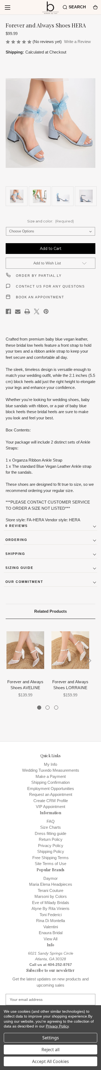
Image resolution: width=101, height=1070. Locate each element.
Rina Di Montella (50, 920)
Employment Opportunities (50, 788)
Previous (7, 661)
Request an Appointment (50, 794)
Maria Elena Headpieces (50, 884)
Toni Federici (51, 914)
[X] (36, 311)
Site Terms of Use (50, 863)
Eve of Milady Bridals (50, 902)
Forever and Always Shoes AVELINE (25, 684)
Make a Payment (51, 776)
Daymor (50, 878)
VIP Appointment (50, 806)
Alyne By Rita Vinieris (50, 908)
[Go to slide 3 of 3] (56, 708)
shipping (15, 554)
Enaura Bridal (50, 932)
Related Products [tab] (50, 611)
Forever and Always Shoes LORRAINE (70, 684)
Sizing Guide (19, 568)
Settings (50, 1038)
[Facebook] (8, 311)
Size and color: (50, 221)
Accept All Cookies (50, 1061)
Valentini (50, 926)
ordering (16, 540)
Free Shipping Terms (50, 857)
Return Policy (50, 839)
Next (88, 661)
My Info (50, 764)
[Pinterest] (46, 311)
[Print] (27, 311)
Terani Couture (50, 890)
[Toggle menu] (7, 7)
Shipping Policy (50, 851)
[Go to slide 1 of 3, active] (39, 708)
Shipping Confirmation (50, 782)
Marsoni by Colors (50, 896)
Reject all (50, 1050)
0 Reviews (16, 526)
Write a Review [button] (77, 41)
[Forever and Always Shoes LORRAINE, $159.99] (70, 650)
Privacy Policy (50, 845)
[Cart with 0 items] (95, 7)
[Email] (17, 311)
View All (50, 939)
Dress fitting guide (50, 833)
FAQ (51, 821)
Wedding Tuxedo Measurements (50, 770)
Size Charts (50, 827)
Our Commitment (24, 582)
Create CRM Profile (50, 800)
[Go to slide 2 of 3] (48, 708)
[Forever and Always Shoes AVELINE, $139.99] (25, 650)
